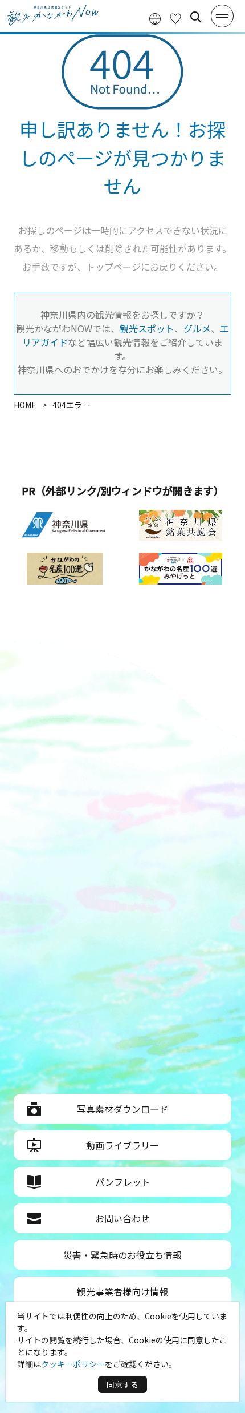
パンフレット (122, 1182)
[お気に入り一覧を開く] (175, 17)
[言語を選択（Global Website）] (155, 17)
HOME (25, 404)
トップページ (113, 266)
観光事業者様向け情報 (122, 1291)
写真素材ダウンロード (122, 1109)
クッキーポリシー (73, 1364)
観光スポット (147, 328)
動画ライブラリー (122, 1145)
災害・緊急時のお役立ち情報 (122, 1255)
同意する (122, 1384)
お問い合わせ (122, 1218)
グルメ (197, 328)
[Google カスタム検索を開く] (196, 17)
